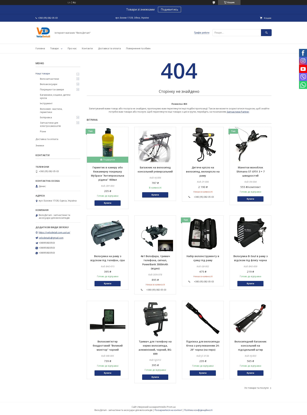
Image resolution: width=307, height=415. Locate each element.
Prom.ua (171, 406)
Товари (54, 48)
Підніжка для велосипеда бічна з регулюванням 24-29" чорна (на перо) (203, 345)
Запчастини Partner (238, 111)
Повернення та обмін (138, 48)
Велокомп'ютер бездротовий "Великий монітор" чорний (108, 345)
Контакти (87, 48)
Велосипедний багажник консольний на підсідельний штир (250, 345)
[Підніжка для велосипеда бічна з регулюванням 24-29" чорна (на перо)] (202, 319)
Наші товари (43, 73)
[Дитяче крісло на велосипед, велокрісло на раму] (202, 145)
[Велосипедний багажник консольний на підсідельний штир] (250, 319)
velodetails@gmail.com (51, 237)
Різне (43, 131)
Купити (107, 203)
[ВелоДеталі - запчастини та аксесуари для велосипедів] (43, 39)
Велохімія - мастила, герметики (51, 110)
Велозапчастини (49, 78)
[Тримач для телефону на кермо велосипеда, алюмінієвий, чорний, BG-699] (155, 319)
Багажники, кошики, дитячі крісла (55, 96)
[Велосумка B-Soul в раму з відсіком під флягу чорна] (250, 233)
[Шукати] (266, 32)
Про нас (72, 48)
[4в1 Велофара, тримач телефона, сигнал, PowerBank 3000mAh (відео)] (155, 233)
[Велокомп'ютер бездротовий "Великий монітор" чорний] (107, 319)
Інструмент (46, 103)
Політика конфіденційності (198, 410)
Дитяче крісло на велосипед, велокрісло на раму (203, 171)
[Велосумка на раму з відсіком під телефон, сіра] (107, 233)
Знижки (40, 145)
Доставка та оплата (109, 48)
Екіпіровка (46, 117)
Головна (40, 48)
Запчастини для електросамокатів (50, 124)
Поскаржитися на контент (168, 410)
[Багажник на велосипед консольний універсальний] (155, 145)
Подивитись (169, 9)
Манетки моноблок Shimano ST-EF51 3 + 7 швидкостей (250, 171)
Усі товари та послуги (256, 387)
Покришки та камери (52, 89)
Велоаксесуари (48, 84)
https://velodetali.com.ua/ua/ (54, 232)
